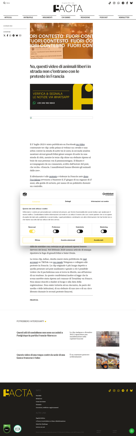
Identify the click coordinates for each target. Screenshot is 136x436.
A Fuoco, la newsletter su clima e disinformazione (50, 421)
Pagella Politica (40, 418)
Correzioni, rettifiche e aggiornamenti (47, 407)
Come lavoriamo (41, 401)
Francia (34, 300)
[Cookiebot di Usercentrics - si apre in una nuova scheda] (104, 194)
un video (80, 144)
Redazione (39, 398)
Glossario (38, 404)
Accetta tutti (98, 240)
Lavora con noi (40, 427)
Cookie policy (115, 431)
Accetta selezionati (68, 240)
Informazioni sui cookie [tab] (100, 201)
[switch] (56, 231)
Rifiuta (37, 240)
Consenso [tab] (36, 202)
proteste (53, 176)
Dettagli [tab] (68, 201)
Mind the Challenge (42, 424)
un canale (58, 262)
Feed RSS (38, 396)
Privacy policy (99, 431)
